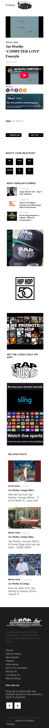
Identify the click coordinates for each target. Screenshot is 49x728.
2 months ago (26, 580)
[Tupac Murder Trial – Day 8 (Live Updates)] (12, 191)
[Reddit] (20, 90)
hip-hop (11, 486)
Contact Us (13, 675)
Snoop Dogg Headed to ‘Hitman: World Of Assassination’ (29, 217)
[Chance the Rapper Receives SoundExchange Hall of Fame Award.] (12, 203)
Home (9, 650)
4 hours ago (24, 189)
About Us (11, 671)
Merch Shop (13, 678)
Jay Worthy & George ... (19, 583)
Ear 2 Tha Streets (16, 668)
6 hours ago (24, 200)
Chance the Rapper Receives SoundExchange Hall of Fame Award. (30, 205)
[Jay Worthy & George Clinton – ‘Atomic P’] (24, 564)
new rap (9, 42)
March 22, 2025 (11, 62)
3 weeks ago (26, 533)
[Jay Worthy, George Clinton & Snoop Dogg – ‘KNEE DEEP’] (24, 518)
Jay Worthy (17, 121)
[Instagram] (12, 90)
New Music (12, 657)
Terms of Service (24, 720)
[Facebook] (16, 90)
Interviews (12, 664)
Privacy (10, 724)
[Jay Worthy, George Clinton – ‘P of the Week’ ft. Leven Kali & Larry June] (24, 471)
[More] (25, 90)
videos (15, 42)
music (17, 486)
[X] (8, 90)
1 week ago (25, 486)
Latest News (13, 654)
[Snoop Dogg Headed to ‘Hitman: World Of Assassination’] (12, 216)
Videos (10, 661)
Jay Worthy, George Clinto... (21, 490)
